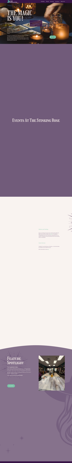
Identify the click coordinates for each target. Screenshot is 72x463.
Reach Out (63, 1)
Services (52, 37)
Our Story (57, 1)
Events (47, 1)
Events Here (11, 385)
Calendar (43, 1)
